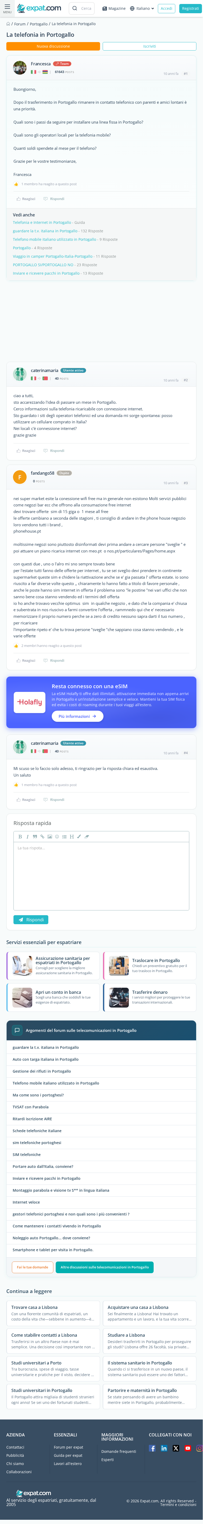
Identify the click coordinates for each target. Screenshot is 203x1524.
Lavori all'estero (68, 1463)
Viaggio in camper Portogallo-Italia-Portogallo (52, 256)
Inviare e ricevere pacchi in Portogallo (46, 273)
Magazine (117, 8)
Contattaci (15, 1447)
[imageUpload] (49, 836)
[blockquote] (34, 836)
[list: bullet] (64, 836)
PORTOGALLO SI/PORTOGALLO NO (43, 264)
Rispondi (57, 198)
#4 (186, 752)
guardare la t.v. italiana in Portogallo (45, 230)
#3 (186, 482)
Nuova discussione (53, 46)
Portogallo (22, 247)
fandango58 (42, 473)
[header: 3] (71, 836)
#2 (186, 380)
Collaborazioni (19, 1471)
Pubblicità (15, 1455)
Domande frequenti (118, 1451)
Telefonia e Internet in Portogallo (42, 222)
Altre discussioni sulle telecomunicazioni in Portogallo (105, 1267)
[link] (41, 836)
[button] (78, 836)
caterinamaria (44, 370)
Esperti (107, 1459)
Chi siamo (15, 1463)
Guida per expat (68, 1455)
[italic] (27, 836)
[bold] (19, 836)
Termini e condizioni (178, 1505)
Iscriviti (149, 46)
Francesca (41, 64)
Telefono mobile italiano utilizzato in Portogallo (54, 239)
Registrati (190, 8)
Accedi (166, 8)
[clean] (86, 836)
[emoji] (56, 836)
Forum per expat (68, 1447)
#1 (186, 73)
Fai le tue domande (32, 1267)
